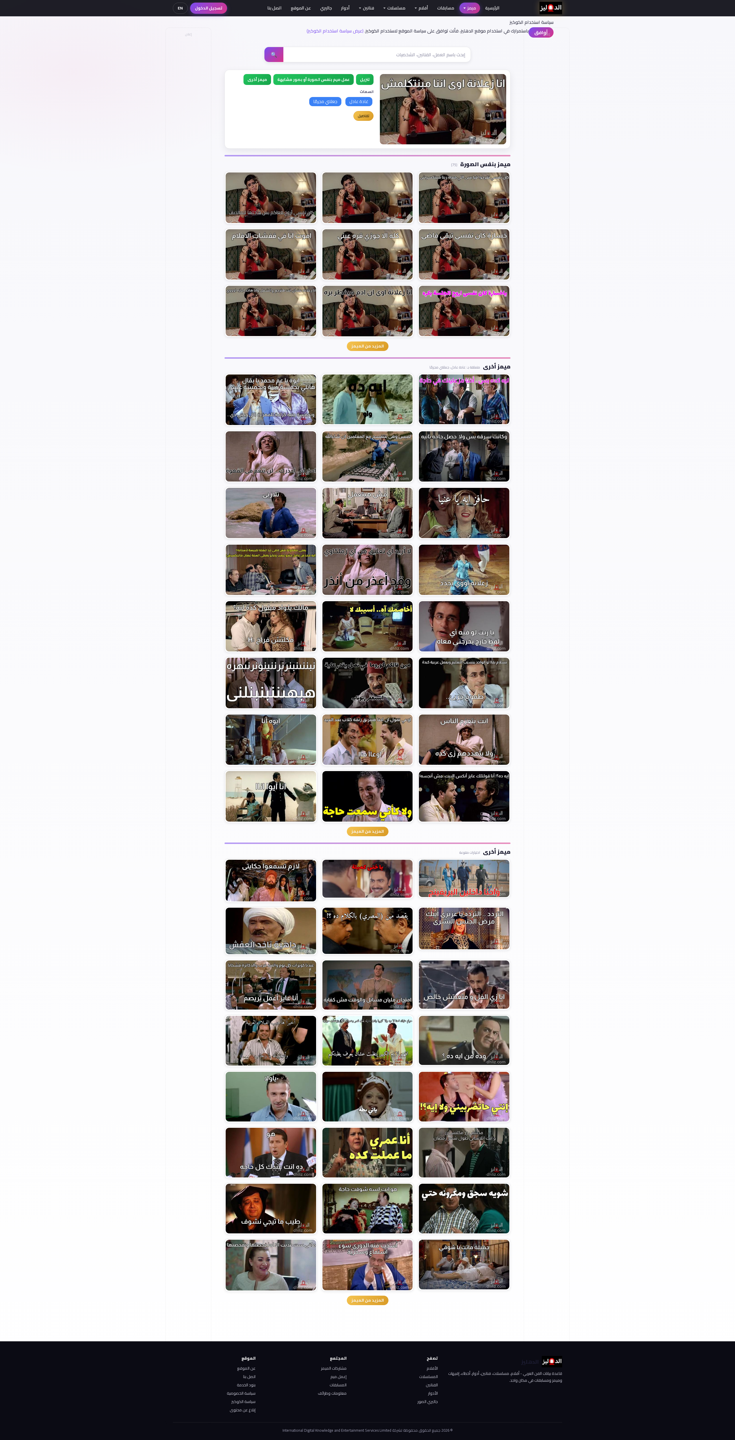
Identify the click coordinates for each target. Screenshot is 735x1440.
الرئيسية (492, 8)
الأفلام (432, 1368)
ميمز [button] (471, 8)
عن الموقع (301, 8)
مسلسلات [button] (396, 8)
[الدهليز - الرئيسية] (550, 8)
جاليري (326, 8)
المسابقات (338, 1385)
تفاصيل (363, 115)
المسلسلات (428, 1376)
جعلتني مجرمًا (325, 101)
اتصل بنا (274, 8)
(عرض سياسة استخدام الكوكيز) (335, 30)
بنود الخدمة (246, 1385)
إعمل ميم (338, 1376)
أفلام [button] (423, 8)
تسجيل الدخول (208, 8)
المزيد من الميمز (367, 346)
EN (180, 8)
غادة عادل (358, 101)
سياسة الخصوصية (241, 1393)
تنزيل (365, 79)
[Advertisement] (188, 125)
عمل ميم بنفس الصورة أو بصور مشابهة (313, 79)
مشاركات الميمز (334, 1368)
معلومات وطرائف (332, 1393)
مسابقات (445, 8)
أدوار (345, 8)
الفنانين (432, 1385)
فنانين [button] (368, 8)
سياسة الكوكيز (243, 1401)
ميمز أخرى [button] (257, 79)
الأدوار (433, 1393)
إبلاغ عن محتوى (243, 1410)
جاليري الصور (427, 1401)
